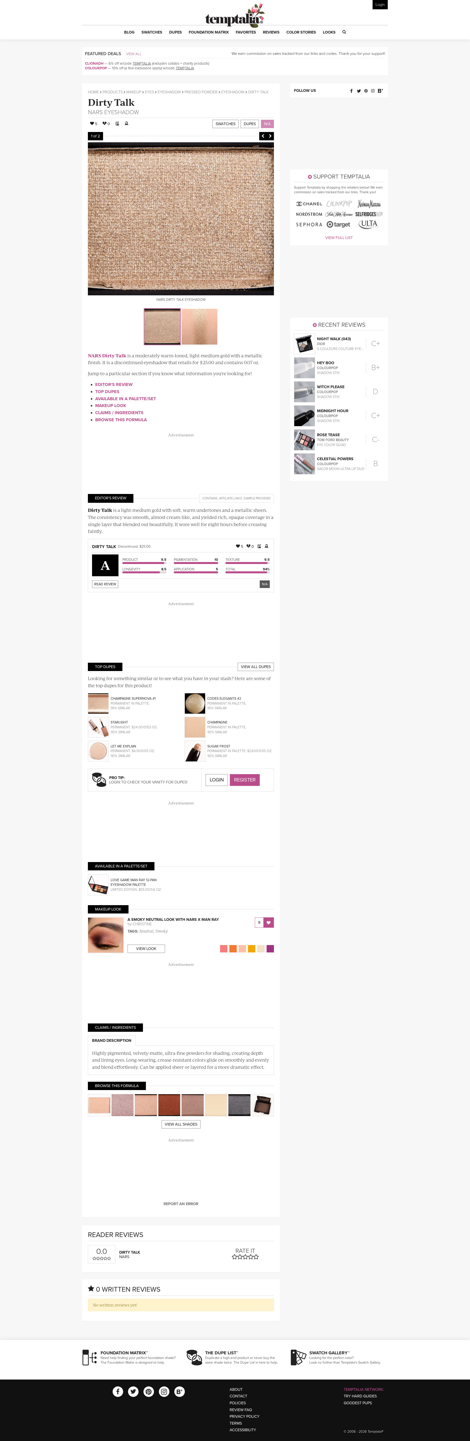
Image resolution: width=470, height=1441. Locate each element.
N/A (267, 123)
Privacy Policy (244, 1416)
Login (380, 4)
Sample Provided (257, 498)
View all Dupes (256, 666)
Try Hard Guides (360, 1396)
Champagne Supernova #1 (133, 698)
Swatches (225, 123)
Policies (238, 1403)
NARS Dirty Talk (107, 355)
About (236, 1389)
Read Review (105, 584)
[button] (129, 32)
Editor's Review (114, 384)
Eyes (149, 92)
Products (113, 92)
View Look (146, 948)
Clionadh (94, 63)
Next (270, 136)
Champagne (217, 722)
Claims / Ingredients (119, 412)
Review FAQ (241, 1409)
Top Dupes (107, 391)
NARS (95, 112)
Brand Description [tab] (111, 1040)
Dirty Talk (111, 101)
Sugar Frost (218, 746)
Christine (142, 924)
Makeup (133, 92)
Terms (236, 1423)
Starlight (119, 722)
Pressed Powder (201, 92)
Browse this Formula (121, 419)
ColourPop (96, 68)
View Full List (339, 237)
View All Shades (181, 1124)
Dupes (250, 123)
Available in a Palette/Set (125, 398)
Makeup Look (110, 405)
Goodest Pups (358, 1403)
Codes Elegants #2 (224, 698)
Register (245, 780)
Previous (263, 136)
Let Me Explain (123, 746)
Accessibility (243, 1430)
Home (93, 92)
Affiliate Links (230, 498)
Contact (238, 1396)
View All (134, 54)
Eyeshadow (169, 92)
